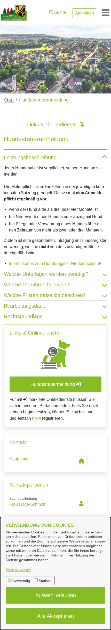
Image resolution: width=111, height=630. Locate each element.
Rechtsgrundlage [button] (23, 316)
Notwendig (21, 581)
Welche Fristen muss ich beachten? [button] (45, 295)
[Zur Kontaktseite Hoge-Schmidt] (81, 503)
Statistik (45, 581)
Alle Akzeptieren (55, 616)
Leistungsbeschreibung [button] (30, 157)
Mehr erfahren (17, 569)
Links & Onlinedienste (52, 124)
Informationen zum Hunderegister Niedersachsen (54, 263)
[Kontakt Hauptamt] (81, 461)
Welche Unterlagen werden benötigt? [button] (46, 274)
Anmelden (84, 13)
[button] (57, 11)
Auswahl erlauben (55, 595)
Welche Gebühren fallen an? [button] (36, 284)
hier (35, 418)
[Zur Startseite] (14, 12)
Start (9, 100)
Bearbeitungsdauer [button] (25, 306)
